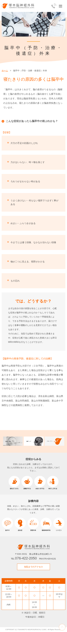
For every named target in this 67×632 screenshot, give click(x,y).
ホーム (5, 70)
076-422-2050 (26, 558)
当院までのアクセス (33, 567)
